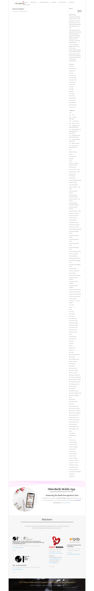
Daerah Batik (53, 2)
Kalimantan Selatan (73, 320)
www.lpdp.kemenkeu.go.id (73, 554)
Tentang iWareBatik (26, 4)
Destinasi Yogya (72, 298)
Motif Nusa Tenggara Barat (75, 393)
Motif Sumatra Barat (74, 417)
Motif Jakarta (72, 363)
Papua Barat (72, 433)
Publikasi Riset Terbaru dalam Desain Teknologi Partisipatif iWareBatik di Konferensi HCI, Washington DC (75, 57)
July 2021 (71, 73)
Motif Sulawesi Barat (74, 406)
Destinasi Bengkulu (73, 184)
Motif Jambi (72, 366)
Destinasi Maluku (73, 256)
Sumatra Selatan (73, 453)
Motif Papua (72, 399)
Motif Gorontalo (73, 361)
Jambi (70, 309)
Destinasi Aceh (72, 167)
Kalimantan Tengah (73, 323)
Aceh (70, 112)
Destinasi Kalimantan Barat (75, 229)
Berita (70, 161)
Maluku (71, 345)
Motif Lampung (72, 386)
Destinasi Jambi (72, 220)
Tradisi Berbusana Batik (43, 2)
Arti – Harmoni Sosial (74, 123)
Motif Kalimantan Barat (74, 375)
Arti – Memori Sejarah (74, 143)
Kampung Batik (72, 336)
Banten (70, 154)
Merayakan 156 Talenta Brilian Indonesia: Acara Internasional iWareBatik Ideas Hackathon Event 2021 (75, 24)
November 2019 (72, 104)
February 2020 (72, 98)
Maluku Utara (72, 347)
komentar (71, 341)
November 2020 (73, 80)
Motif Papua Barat (73, 401)
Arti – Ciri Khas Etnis (74, 121)
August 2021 (72, 70)
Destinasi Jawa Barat (73, 222)
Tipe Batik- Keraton (73, 465)
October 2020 (72, 82)
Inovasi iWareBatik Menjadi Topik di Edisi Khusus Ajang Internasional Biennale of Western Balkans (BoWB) (75, 48)
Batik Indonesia (34, 2)
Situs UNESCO (71, 2)
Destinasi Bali (72, 178)
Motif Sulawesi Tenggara (75, 413)
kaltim (70, 334)
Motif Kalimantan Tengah (75, 379)
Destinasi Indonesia (73, 215)
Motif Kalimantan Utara (74, 381)
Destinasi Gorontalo (74, 213)
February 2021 (72, 75)
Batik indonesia (72, 156)
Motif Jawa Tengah (73, 370)
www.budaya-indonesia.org (55, 553)
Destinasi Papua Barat (74, 270)
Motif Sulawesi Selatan (74, 408)
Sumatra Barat (72, 451)
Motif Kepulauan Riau (74, 384)
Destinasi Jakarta (73, 217)
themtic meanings (73, 458)
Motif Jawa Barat (73, 368)
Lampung (71, 343)
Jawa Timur (71, 316)
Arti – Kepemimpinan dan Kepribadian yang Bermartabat (75, 131)
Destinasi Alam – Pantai (74, 171)
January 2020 (72, 100)
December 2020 (72, 77)
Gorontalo (71, 304)
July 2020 (71, 86)
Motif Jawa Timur (73, 372)
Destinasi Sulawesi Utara (75, 289)
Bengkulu (71, 158)
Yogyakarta (71, 474)
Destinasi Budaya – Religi (75, 211)
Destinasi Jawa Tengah (74, 224)
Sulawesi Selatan (73, 442)
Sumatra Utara (72, 455)
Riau (70, 437)
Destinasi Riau (72, 273)
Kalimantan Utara (73, 332)
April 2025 (71, 66)
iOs (69, 502)
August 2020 (72, 84)
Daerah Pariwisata (62, 2)
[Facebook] (12, 550)
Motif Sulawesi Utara (74, 415)
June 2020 (71, 89)
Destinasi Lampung (73, 253)
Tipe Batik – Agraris (73, 460)
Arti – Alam (71, 114)
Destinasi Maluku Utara (74, 258)
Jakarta (70, 307)
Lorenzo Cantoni (18, 11)
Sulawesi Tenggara (73, 446)
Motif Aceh (71, 350)
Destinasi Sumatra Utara (74, 296)
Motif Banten (72, 357)
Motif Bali (71, 352)
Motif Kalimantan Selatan (75, 377)
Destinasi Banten (73, 182)
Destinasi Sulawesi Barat (74, 275)
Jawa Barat (71, 311)
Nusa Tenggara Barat (74, 426)
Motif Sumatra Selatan (74, 419)
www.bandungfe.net (53, 562)
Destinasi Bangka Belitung (75, 180)
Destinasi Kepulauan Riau (75, 251)
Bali (70, 149)
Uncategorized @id (73, 467)
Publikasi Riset (72, 435)
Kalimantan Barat (73, 318)
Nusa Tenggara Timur (74, 428)
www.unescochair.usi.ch (18, 547)
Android (64, 502)
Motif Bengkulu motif (74, 359)
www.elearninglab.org (17, 569)
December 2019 (72, 102)
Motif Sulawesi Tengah (74, 410)
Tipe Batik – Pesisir (73, 462)
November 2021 (72, 68)
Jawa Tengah (72, 314)
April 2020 (71, 93)
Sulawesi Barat (72, 440)
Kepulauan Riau (72, 338)
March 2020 (72, 95)
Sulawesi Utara (72, 449)
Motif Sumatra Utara (74, 422)
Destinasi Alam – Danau (74, 169)
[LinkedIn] (53, 567)
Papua (70, 431)
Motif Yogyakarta (73, 424)
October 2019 (72, 107)
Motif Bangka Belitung (74, 354)
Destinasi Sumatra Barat (74, 291)
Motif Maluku (72, 388)
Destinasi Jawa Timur (74, 227)
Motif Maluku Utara (73, 390)
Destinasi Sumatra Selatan (75, 294)
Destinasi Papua (72, 268)
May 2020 (71, 91)
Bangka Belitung (73, 152)
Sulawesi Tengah (73, 444)
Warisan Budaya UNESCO (75, 471)
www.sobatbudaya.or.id (54, 559)
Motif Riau (71, 403)
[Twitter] (14, 550)
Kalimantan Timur (73, 327)
